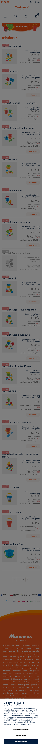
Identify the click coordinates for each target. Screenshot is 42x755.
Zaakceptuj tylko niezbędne (21, 729)
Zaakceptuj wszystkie (21, 742)
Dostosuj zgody (21, 736)
